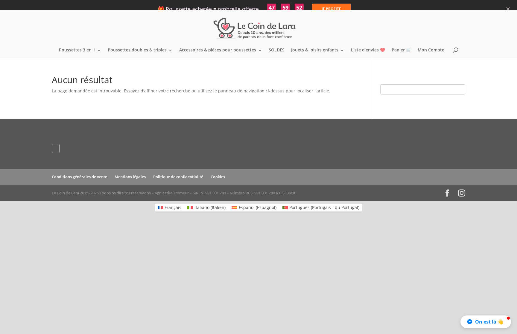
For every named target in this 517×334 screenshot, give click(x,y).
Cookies (218, 176)
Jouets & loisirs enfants (314, 50)
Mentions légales (130, 176)
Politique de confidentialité (178, 176)
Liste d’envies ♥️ (368, 50)
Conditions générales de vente (79, 176)
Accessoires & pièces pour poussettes (217, 50)
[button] (485, 321)
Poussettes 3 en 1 (77, 50)
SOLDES (277, 50)
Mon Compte (431, 50)
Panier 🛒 (401, 50)
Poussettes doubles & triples (137, 50)
